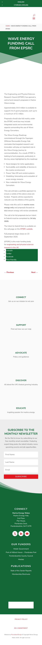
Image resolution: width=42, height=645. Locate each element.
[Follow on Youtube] (27, 533)
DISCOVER (21, 380)
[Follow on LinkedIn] (21, 533)
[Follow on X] (15, 533)
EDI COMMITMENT (21, 628)
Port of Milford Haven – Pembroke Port (21, 552)
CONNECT (21, 297)
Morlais (21, 559)
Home (8, 26)
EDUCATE (21, 408)
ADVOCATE (21, 352)
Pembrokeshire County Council (21, 556)
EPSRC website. (26, 229)
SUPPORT (21, 325)
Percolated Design (16, 635)
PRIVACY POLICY (21, 619)
